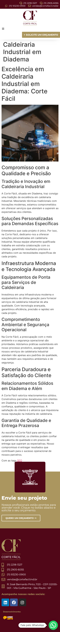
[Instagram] (22, 602)
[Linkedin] (5, 602)
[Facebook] (14, 602)
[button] (53, 625)
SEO (19, 460)
